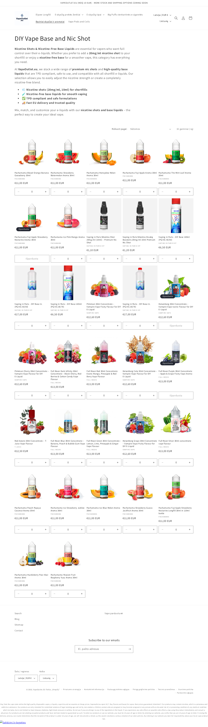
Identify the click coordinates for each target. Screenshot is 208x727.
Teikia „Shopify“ (53, 689)
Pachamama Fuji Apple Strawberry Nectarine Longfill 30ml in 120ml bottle (175, 511)
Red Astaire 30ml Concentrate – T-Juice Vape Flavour (31, 442)
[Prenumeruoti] (129, 649)
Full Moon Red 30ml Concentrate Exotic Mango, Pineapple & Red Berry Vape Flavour (102, 374)
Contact (19, 630)
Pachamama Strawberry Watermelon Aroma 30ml (62, 174)
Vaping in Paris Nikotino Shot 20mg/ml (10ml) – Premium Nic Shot (102, 240)
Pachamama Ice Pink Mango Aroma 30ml (68, 238)
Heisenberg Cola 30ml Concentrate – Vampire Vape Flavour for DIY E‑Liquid (140, 374)
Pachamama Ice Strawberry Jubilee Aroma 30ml (67, 509)
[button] (69, 14)
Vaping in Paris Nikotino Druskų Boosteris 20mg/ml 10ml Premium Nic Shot (139, 240)
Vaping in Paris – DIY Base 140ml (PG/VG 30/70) (66, 305)
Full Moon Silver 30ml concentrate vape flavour (175, 442)
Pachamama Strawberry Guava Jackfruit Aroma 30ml (138, 509)
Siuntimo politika (185, 689)
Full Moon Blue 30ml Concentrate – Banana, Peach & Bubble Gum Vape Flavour (68, 444)
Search (18, 613)
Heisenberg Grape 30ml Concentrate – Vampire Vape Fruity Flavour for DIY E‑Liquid (140, 444)
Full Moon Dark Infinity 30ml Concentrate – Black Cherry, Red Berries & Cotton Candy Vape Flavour (66, 375)
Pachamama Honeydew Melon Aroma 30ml (101, 174)
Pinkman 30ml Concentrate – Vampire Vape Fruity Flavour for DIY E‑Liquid (104, 307)
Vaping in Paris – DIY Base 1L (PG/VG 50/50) (28, 305)
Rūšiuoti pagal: (119, 128)
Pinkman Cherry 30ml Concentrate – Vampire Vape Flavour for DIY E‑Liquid (32, 374)
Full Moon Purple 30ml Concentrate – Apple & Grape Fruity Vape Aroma (175, 372)
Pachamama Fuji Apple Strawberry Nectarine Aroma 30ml (31, 238)
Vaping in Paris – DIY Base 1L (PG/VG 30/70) (136, 305)
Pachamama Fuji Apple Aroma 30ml (140, 173)
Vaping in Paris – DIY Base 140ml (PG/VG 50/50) (174, 238)
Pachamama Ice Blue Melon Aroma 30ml (103, 509)
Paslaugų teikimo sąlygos (118, 689)
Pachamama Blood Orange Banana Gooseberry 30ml (32, 174)
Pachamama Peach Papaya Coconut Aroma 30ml (28, 509)
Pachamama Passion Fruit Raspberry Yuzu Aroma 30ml (64, 576)
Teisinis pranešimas (166, 689)
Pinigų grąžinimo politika (144, 689)
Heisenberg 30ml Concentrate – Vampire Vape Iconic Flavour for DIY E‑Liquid (176, 307)
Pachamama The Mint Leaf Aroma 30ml (175, 174)
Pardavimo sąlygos (185, 693)
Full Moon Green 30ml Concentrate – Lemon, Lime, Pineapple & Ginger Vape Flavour (104, 444)
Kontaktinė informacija (94, 689)
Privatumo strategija (72, 689)
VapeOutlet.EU (39, 689)
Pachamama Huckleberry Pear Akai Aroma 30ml (31, 576)
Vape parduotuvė (114, 613)
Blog (17, 619)
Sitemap (19, 624)
